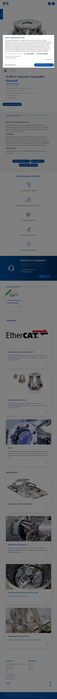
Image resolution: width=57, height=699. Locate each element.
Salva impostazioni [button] (10, 65)
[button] (44, 65)
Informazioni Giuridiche (10, 58)
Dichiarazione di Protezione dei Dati (13, 56)
